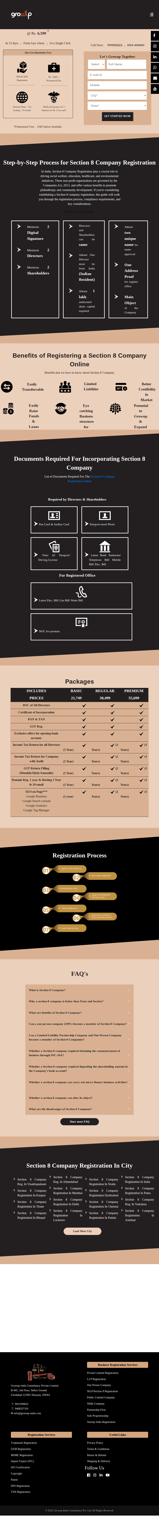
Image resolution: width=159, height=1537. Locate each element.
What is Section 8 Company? (47, 990)
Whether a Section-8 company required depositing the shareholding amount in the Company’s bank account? (78, 1069)
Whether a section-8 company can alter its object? (60, 1097)
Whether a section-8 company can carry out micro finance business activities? (78, 1082)
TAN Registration (20, 1491)
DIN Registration (20, 1485)
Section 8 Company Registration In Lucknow (67, 1215)
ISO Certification (20, 1467)
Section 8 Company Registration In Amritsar (139, 1215)
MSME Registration (22, 1455)
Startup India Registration (101, 1422)
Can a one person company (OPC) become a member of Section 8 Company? (78, 1023)
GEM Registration (21, 1449)
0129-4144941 (135, 45)
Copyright (16, 1473)
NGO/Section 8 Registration (102, 1391)
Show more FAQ (79, 1121)
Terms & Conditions (98, 1449)
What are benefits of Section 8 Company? (55, 1012)
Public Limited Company (101, 1397)
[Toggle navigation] (151, 15)
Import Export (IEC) (22, 1461)
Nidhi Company (96, 1403)
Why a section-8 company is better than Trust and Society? (66, 1001)
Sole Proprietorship (97, 1415)
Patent (14, 1479)
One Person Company (99, 1385)
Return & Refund (96, 1455)
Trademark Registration (24, 1442)
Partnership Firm (96, 1409)
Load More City (82, 1231)
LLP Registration (96, 1379)
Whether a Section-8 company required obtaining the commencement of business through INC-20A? (74, 1053)
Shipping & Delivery (98, 1461)
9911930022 (115, 45)
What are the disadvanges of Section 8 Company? (60, 1109)
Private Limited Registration (102, 1373)
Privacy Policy (95, 1442)
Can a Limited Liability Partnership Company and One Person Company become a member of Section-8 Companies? (75, 1037)
